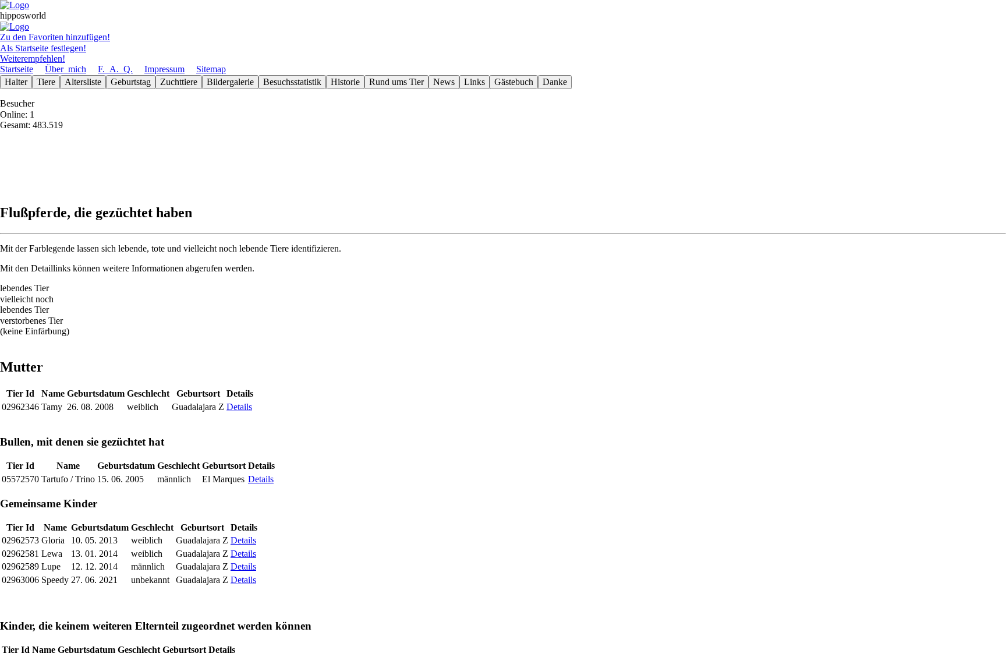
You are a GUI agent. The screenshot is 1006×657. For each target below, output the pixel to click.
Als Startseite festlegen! (43, 48)
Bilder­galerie (230, 82)
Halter (16, 82)
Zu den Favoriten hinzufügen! (55, 37)
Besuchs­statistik (292, 82)
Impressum (164, 69)
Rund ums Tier (396, 82)
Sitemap (211, 69)
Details (239, 407)
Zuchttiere (178, 82)
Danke (555, 82)
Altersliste (83, 82)
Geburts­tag (131, 82)
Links (474, 82)
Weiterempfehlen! (32, 58)
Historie (345, 82)
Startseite (16, 69)
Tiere (46, 82)
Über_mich (65, 69)
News (444, 82)
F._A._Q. (115, 69)
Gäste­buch (513, 82)
